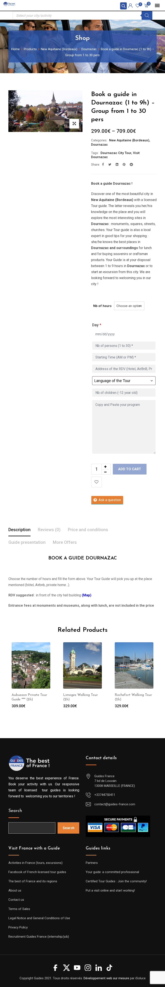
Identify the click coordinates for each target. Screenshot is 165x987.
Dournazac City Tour (116, 153)
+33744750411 (104, 795)
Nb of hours (102, 306)
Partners (92, 863)
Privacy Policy (18, 927)
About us (14, 890)
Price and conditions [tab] (88, 529)
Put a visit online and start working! (110, 890)
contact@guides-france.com (114, 804)
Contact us (16, 900)
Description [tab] (19, 529)
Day (96, 325)
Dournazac (99, 145)
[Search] (147, 15)
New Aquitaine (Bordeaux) (129, 140)
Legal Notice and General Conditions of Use (39, 918)
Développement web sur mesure (106, 978)
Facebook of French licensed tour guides (37, 872)
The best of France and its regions (32, 881)
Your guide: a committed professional (112, 872)
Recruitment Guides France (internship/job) (38, 937)
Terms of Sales (19, 909)
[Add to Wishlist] (96, 482)
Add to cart (129, 469)
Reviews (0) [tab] (49, 529)
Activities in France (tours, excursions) (35, 863)
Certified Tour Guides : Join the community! (116, 881)
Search (15, 811)
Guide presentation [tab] (27, 542)
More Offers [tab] (65, 542)
